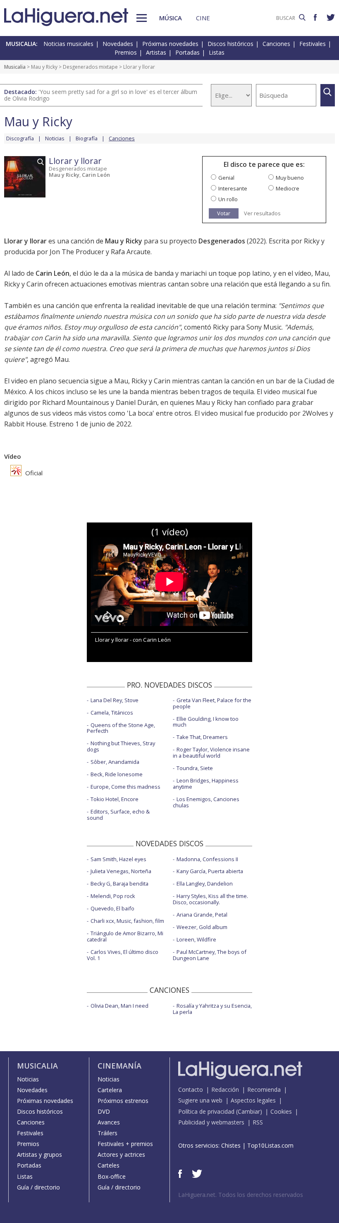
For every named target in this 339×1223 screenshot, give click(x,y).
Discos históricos (230, 44)
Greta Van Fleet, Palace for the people (212, 703)
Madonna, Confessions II (207, 859)
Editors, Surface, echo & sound (118, 814)
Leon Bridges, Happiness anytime (206, 783)
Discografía (20, 138)
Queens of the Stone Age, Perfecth (121, 728)
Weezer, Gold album (202, 927)
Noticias (54, 138)
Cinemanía (119, 1066)
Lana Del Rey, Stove (114, 700)
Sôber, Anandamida (115, 762)
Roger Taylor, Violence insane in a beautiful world (211, 752)
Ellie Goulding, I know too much (206, 722)
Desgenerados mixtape (90, 66)
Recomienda (264, 1089)
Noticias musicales (68, 44)
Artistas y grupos (39, 1154)
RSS (258, 1122)
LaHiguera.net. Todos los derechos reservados (240, 1195)
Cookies (281, 1111)
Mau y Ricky (44, 66)
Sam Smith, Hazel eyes (118, 859)
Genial (226, 177)
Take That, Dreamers (202, 737)
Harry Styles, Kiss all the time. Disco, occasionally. (210, 899)
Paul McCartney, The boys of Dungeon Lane (209, 955)
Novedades (118, 44)
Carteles (108, 1165)
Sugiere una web (200, 1100)
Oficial (33, 473)
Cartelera (110, 1090)
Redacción (225, 1089)
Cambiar (249, 1111)
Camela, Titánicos (112, 712)
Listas (216, 52)
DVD (104, 1111)
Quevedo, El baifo (112, 908)
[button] (141, 18)
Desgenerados (221, 241)
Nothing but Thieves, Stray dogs (121, 746)
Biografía (87, 138)
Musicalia (15, 66)
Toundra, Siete (195, 768)
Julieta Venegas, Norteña (121, 871)
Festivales (312, 44)
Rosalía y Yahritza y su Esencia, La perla (212, 1009)
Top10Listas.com (270, 1145)
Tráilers (107, 1133)
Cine (203, 18)
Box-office (112, 1176)
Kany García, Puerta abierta (210, 871)
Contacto (190, 1089)
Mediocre (287, 188)
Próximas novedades (170, 44)
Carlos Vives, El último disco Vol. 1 (122, 955)
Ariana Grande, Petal (202, 914)
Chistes (231, 1145)
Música (170, 18)
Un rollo (228, 199)
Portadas (187, 52)
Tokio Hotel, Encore (114, 799)
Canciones (276, 44)
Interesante (232, 188)
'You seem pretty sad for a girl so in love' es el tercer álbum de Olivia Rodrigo (100, 95)
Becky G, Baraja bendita (119, 883)
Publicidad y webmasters (211, 1122)
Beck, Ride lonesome (117, 774)
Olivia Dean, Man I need (119, 1005)
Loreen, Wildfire (196, 939)
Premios (126, 52)
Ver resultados (262, 213)
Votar (223, 213)
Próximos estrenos (123, 1101)
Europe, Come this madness (125, 786)
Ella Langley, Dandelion (205, 883)
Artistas (156, 52)
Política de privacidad (206, 1111)
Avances (109, 1122)
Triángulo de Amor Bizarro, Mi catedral (125, 936)
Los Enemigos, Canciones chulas (206, 802)
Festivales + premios (125, 1144)
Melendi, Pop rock (113, 896)
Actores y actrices (121, 1154)
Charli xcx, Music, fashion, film (127, 920)
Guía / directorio (38, 1187)
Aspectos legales (253, 1100)
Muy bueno (290, 177)
